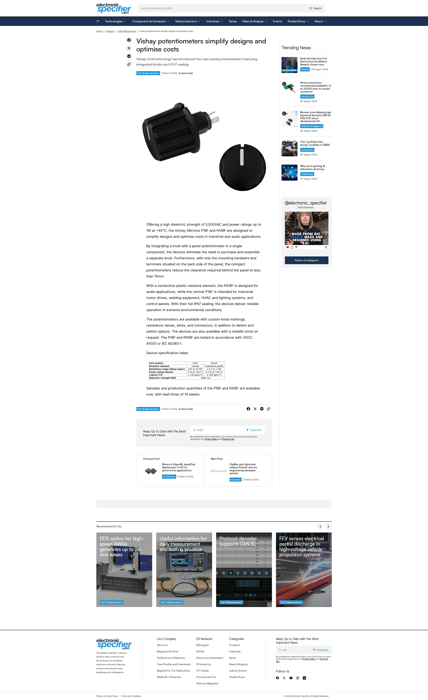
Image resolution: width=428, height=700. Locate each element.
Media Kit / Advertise (169, 677)
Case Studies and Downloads (174, 664)
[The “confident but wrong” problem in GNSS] (289, 148)
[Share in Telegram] (129, 56)
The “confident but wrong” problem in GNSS (315, 143)
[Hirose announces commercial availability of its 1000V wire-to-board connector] (289, 89)
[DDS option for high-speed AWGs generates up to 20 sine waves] (124, 570)
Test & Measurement (126, 31)
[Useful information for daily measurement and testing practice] (184, 570)
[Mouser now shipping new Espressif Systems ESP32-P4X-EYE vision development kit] (289, 119)
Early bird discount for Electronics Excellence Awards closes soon (313, 61)
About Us (162, 645)
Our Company (166, 639)
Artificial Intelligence (311, 126)
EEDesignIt (202, 645)
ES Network (204, 639)
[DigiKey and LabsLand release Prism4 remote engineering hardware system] (238, 470)
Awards (305, 69)
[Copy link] (129, 64)
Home (99, 31)
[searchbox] (223, 8)
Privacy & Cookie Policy (107, 696)
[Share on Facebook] (129, 40)
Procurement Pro (206, 677)
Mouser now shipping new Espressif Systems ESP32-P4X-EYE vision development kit (315, 117)
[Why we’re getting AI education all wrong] (289, 173)
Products (109, 31)
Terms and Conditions (131, 696)
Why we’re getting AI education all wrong (312, 168)
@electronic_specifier (306, 203)
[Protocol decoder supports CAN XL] (244, 570)
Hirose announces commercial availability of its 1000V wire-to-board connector (315, 87)
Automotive (169, 476)
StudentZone (236, 677)
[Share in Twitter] (129, 48)
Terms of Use (228, 439)
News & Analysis (238, 664)
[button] (98, 21)
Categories (236, 639)
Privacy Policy (211, 439)
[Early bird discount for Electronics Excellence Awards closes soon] (289, 65)
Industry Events (238, 670)
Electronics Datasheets (209, 657)
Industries (236, 479)
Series (232, 657)
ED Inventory (203, 664)
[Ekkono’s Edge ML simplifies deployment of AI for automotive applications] (170, 470)
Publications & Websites (171, 657)
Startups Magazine (207, 683)
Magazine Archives (167, 651)
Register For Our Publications (173, 670)
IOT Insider (202, 670)
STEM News (307, 174)
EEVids (200, 651)
